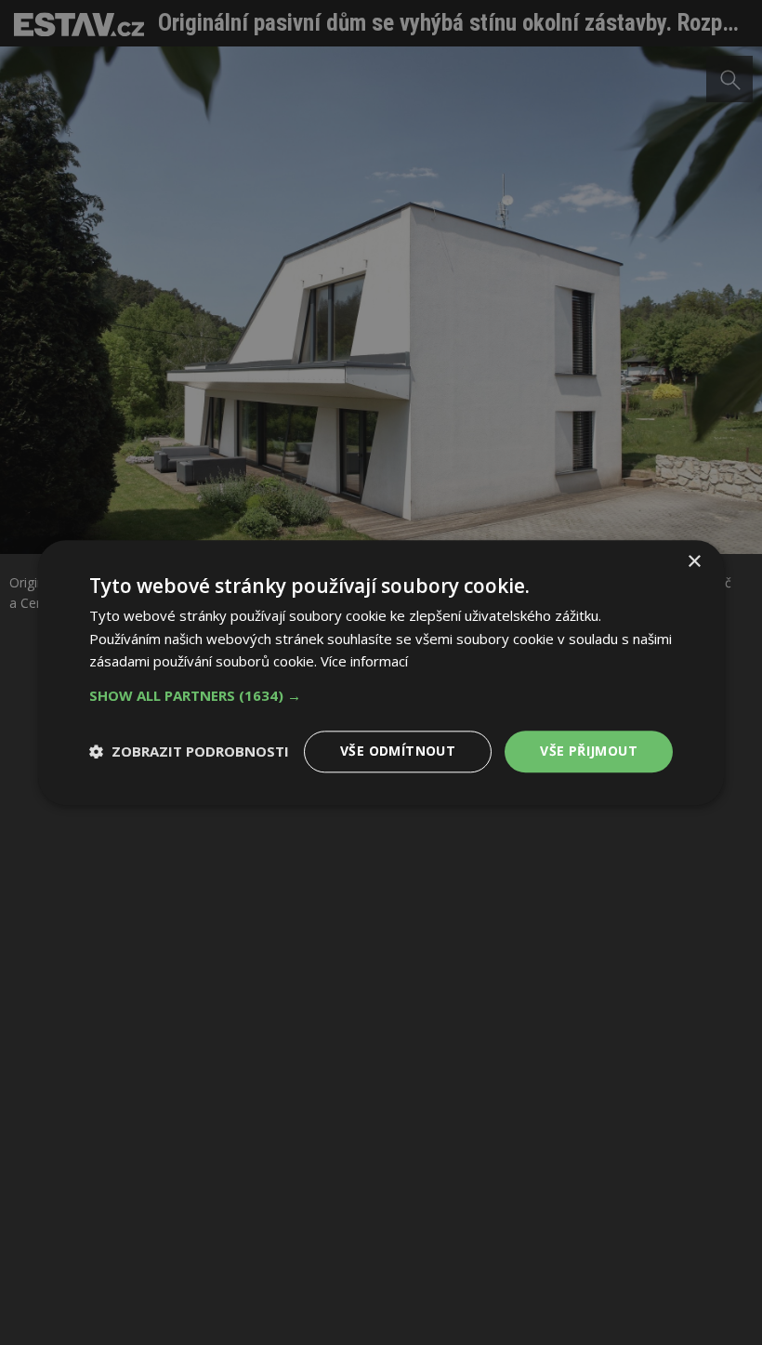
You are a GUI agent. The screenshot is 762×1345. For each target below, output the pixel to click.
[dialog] (381, 672)
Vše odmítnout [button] (397, 750)
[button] (381, 695)
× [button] (694, 562)
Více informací (364, 662)
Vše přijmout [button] (588, 750)
